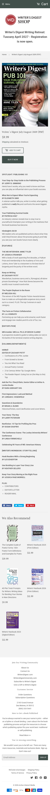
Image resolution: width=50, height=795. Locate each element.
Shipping (5, 142)
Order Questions (25, 695)
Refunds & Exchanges (17, 770)
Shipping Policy (33, 770)
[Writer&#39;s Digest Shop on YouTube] (45, 778)
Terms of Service (17, 773)
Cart (44, 4)
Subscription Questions (25, 697)
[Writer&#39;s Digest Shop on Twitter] (31, 778)
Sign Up (43, 757)
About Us (25, 668)
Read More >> (25, 735)
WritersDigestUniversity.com (25, 678)
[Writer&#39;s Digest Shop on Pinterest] (40, 778)
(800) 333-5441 (25, 709)
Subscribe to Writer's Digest (25, 681)
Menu (7, 4)
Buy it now (13, 160)
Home (4, 54)
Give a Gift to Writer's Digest (25, 685)
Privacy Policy (31, 773)
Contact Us (25, 671)
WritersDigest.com (25, 675)
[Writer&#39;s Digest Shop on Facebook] (36, 778)
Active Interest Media (27, 785)
